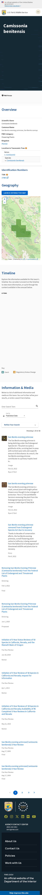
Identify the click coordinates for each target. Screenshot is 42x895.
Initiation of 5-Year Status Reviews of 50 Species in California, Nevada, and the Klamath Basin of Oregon (18, 642)
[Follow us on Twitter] (17, 816)
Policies (10, 855)
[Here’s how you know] (21, 4)
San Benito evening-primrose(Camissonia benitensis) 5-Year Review (19, 743)
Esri (22, 259)
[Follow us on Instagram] (12, 816)
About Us (10, 841)
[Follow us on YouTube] (34, 816)
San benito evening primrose (20, 483)
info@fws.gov (12, 829)
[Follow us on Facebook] (6, 816)
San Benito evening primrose (20, 437)
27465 (4, 178)
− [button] (4, 202)
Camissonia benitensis (15, 160)
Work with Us (13, 863)
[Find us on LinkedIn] (23, 816)
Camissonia (10, 154)
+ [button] (4, 199)
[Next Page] (34, 793)
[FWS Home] (4, 12)
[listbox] (15, 416)
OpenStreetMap (31, 259)
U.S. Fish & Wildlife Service (17, 12)
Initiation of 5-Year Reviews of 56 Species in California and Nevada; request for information (20, 675)
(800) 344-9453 (11, 827)
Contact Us (12, 848)
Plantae (4, 144)
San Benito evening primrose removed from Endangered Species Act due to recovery (20, 527)
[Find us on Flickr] (29, 816)
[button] (20, 424)
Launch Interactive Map (15, 193)
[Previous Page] (10, 793)
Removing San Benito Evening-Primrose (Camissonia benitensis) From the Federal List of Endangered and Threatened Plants (20, 572)
